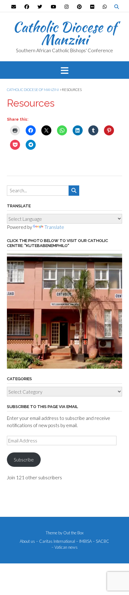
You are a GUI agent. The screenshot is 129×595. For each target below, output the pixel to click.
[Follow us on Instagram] (66, 6)
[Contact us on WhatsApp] (105, 6)
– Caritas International (55, 541)
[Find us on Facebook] (26, 6)
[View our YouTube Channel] (53, 6)
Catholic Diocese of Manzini (64, 33)
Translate (54, 227)
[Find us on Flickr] (92, 6)
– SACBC (101, 541)
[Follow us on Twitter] (39, 6)
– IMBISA (84, 541)
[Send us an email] (13, 6)
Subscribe (24, 459)
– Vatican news (64, 547)
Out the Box (73, 532)
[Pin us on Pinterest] (79, 6)
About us (27, 541)
